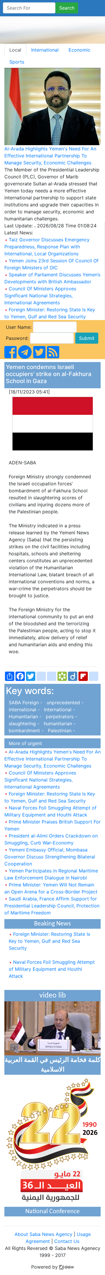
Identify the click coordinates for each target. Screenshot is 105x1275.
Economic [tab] (79, 50)
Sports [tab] (16, 62)
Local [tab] (15, 50)
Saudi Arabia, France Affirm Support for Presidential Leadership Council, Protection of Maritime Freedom (51, 906)
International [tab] (45, 50)
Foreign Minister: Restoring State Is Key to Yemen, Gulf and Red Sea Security (49, 938)
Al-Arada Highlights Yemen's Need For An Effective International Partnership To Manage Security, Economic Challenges (50, 156)
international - (23, 709)
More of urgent (24, 743)
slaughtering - (23, 723)
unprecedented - (63, 702)
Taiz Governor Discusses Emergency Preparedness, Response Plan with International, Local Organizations (47, 247)
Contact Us (66, 1241)
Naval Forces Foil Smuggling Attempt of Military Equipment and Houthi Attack (52, 966)
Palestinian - (60, 730)
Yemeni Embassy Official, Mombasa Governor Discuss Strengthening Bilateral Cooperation (49, 857)
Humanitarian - (24, 716)
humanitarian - (58, 723)
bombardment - (25, 730)
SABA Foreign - (25, 702)
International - (58, 709)
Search (66, 8)
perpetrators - (60, 716)
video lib (52, 996)
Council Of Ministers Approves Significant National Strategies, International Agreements (40, 295)
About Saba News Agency (44, 1234)
